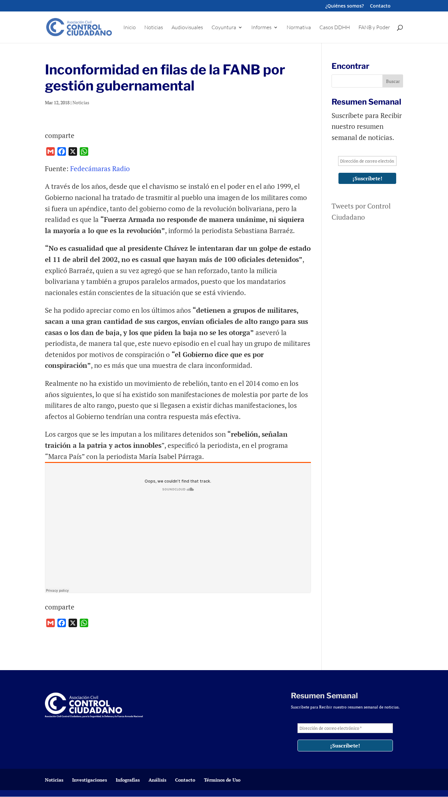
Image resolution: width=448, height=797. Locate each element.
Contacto (380, 6)
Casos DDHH (334, 27)
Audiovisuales (187, 27)
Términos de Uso (222, 780)
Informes (261, 27)
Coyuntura (224, 27)
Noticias (153, 27)
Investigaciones (89, 780)
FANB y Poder (374, 27)
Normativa (299, 27)
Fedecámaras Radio (101, 168)
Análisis (157, 780)
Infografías (128, 780)
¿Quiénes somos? (344, 6)
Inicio (129, 27)
